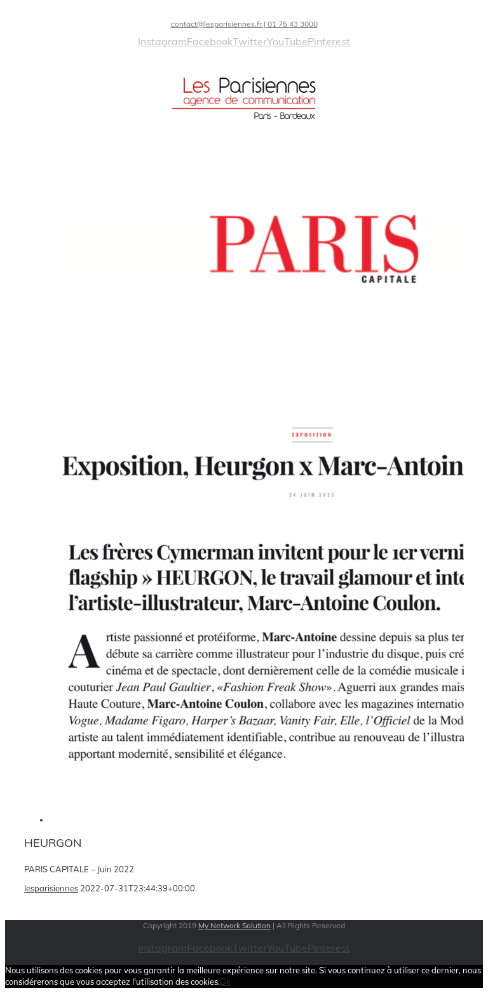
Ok (225, 981)
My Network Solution (234, 925)
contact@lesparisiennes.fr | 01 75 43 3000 (244, 24)
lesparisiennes (51, 888)
